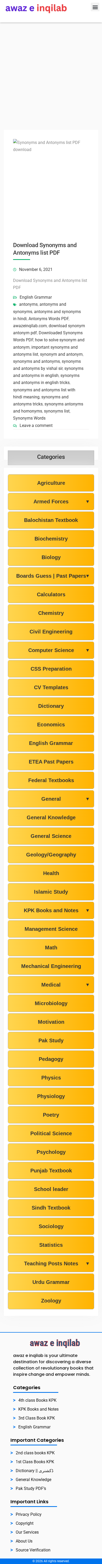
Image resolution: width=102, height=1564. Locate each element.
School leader (51, 1189)
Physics (51, 1078)
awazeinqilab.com (30, 325)
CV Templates (51, 687)
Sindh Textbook (51, 1208)
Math (51, 947)
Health (51, 873)
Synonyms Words (29, 418)
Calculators (51, 594)
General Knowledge (51, 817)
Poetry (51, 1115)
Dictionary (51, 706)
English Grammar (36, 297)
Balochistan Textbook (51, 520)
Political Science (51, 1133)
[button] (95, 7)
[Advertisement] (51, 76)
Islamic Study (51, 892)
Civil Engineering (51, 631)
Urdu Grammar (51, 1282)
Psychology (51, 1152)
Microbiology (51, 1003)
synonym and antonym (61, 354)
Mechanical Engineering (51, 966)
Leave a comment (36, 425)
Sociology (51, 1226)
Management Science (51, 929)
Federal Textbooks (51, 780)
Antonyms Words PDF (49, 318)
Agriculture (51, 483)
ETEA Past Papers (51, 762)
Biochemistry (51, 539)
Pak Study (51, 1040)
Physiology (51, 1096)
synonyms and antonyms (36, 361)
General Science (51, 836)
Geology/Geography (51, 855)
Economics (51, 724)
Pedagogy (51, 1059)
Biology (51, 557)
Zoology (51, 1301)
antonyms (28, 304)
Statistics (51, 1245)
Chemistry (51, 613)
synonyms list (57, 411)
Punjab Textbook (51, 1170)
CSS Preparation (51, 669)
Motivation (51, 1022)
